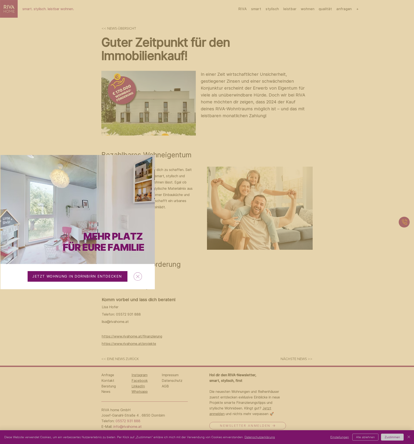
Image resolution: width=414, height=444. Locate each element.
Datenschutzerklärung (260, 437)
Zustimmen (392, 437)
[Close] (408, 437)
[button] (138, 276)
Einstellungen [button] (339, 437)
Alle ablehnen (365, 437)
